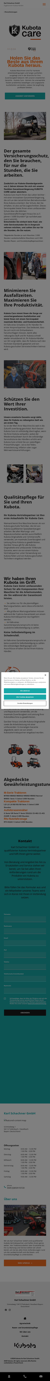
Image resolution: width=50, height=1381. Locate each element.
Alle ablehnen (25, 691)
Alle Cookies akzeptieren (25, 697)
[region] (25, 690)
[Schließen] (45, 675)
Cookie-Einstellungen (25, 703)
